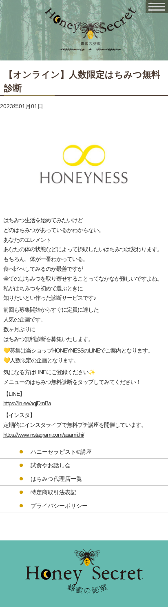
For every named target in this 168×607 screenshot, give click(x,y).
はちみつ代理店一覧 (56, 478)
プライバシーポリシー (59, 505)
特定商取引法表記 (53, 492)
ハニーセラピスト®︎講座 (61, 452)
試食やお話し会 (51, 465)
